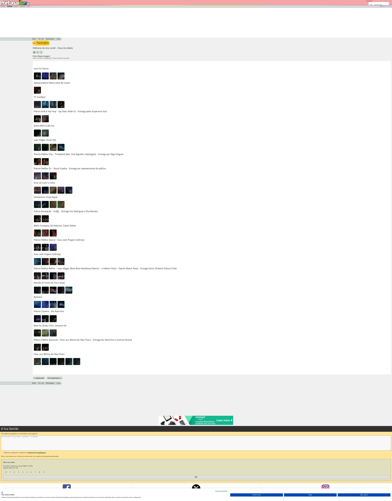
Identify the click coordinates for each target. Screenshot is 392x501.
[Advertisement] (196, 22)
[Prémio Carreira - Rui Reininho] (37, 318)
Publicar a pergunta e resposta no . (24, 453)
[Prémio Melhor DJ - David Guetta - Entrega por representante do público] (37, 175)
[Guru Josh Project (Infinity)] (37, 261)
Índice (3, 6)
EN (383, 6)
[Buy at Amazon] (196, 424)
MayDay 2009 (39, 378)
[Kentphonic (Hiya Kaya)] (37, 204)
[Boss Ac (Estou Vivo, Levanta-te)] (37, 332)
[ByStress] (37, 304)
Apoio (16, 6)
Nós (28, 6)
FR (388, 6)
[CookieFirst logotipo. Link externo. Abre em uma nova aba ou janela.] (2, 493)
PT (381, 6)
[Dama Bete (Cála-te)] (37, 133)
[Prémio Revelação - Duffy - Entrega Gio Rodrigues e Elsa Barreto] (37, 218)
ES (386, 6)
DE (390, 6)
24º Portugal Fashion (54, 378)
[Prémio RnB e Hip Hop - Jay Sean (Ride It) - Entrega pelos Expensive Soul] (37, 118)
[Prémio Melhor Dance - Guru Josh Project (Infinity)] (37, 247)
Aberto (22, 6)
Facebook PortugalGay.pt (37, 453)
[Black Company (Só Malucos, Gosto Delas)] (37, 233)
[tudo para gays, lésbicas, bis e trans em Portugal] (20, 2)
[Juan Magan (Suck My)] (37, 147)
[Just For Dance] (37, 75)
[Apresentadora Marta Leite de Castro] (37, 90)
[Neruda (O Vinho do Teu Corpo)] (37, 290)
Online (9, 6)
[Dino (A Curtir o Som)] (37, 190)
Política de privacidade (221, 491)
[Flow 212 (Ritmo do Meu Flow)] (37, 361)
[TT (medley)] (37, 104)
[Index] (15, 39)
